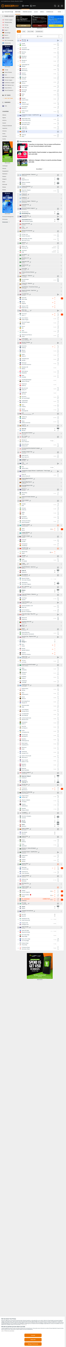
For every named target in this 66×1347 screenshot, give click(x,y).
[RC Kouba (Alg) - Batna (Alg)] (40, 935)
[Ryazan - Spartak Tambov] (40, 649)
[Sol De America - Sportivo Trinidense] (40, 611)
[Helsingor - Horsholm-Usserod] (40, 364)
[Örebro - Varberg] (40, 841)
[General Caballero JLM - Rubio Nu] (40, 606)
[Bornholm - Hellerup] (40, 347)
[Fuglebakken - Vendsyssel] (40, 401)
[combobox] (39, 36)
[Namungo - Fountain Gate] (40, 868)
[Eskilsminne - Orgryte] (40, 856)
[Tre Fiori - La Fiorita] (40, 661)
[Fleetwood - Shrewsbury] (40, 70)
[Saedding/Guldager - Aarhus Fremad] (40, 380)
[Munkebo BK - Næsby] (40, 368)
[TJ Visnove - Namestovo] (40, 789)
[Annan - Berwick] (40, 698)
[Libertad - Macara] (40, 429)
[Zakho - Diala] (40, 513)
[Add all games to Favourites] (18, 40)
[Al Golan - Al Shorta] (40, 509)
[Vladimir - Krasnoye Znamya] (40, 653)
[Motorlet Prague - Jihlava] (40, 323)
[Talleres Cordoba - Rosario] (40, 183)
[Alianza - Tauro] (40, 591)
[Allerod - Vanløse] (40, 351)
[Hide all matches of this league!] (61, 40)
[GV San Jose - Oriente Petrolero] (40, 235)
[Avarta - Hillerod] (40, 355)
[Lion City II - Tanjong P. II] (40, 781)
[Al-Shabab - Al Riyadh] (40, 682)
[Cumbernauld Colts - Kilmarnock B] (40, 719)
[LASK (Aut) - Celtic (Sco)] (40, 128)
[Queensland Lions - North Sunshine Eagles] (40, 220)
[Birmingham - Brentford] (40, 107)
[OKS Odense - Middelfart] (40, 372)
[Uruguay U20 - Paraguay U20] (40, 924)
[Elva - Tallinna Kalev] (40, 467)
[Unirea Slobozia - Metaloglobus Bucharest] (40, 633)
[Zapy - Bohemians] (40, 331)
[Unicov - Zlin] (40, 327)
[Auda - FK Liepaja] (40, 560)
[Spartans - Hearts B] (40, 765)
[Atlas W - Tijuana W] (40, 571)
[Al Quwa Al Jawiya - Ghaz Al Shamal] (40, 521)
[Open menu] (62, 5)
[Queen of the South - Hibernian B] (40, 757)
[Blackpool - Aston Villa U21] (40, 441)
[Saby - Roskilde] (40, 376)
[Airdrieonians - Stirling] (40, 689)
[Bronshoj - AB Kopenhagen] (40, 397)
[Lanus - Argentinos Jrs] (40, 179)
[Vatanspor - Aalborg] (40, 385)
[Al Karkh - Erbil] (40, 505)
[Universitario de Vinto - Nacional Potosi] (40, 239)
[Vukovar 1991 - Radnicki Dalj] (40, 307)
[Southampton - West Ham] (40, 86)
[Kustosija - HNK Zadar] (40, 298)
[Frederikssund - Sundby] (40, 359)
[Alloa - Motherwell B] (40, 693)
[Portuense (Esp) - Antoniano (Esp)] (40, 948)
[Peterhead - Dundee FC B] (40, 752)
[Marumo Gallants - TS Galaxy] (40, 801)
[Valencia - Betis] (40, 135)
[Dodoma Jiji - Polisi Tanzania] (40, 872)
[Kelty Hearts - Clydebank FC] (40, 744)
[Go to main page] (11, 5)
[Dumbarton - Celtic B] (40, 723)
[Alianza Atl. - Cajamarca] (40, 618)
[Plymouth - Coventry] (40, 78)
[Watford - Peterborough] (40, 103)
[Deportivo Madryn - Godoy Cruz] (40, 191)
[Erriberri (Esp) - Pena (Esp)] (40, 944)
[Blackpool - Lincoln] (40, 61)
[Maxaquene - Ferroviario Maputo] (40, 583)
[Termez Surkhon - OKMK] (40, 895)
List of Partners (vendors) (7, 1330)
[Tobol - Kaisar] (40, 529)
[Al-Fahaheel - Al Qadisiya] (40, 545)
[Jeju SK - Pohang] (40, 821)
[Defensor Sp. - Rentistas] (40, 880)
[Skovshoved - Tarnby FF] (40, 389)
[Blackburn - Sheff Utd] (40, 57)
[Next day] (60, 36)
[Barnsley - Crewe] (40, 53)
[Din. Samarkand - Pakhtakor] (40, 900)
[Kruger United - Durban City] (40, 797)
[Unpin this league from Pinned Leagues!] (27, 40)
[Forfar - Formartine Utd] (40, 731)
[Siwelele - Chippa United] (40, 809)
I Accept (33, 1335)
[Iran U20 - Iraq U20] (40, 915)
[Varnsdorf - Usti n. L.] (40, 314)
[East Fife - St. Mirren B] (40, 727)
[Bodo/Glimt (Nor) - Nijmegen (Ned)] (40, 124)
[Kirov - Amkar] (40, 645)
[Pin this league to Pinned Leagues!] (36, 175)
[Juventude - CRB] (40, 251)
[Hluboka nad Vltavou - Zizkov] (40, 335)
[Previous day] (19, 36)
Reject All (33, 1339)
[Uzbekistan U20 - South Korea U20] (40, 919)
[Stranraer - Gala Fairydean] (40, 769)
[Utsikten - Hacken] (40, 860)
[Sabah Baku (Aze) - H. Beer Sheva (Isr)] (40, 119)
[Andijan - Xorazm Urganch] (40, 891)
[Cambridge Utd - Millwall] (40, 65)
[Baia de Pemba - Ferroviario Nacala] (40, 579)
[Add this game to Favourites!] (18, 44)
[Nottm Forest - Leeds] (40, 112)
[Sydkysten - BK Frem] (40, 393)
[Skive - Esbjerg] (40, 406)
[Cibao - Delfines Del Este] (40, 422)
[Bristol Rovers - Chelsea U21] (40, 445)
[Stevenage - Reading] (40, 91)
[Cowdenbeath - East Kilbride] (40, 714)
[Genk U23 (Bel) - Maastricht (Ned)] (40, 931)
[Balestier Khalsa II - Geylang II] (40, 777)
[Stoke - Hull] (40, 95)
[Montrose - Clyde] (40, 748)
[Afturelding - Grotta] (40, 493)
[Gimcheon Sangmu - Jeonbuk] (40, 817)
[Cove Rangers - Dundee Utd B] (40, 710)
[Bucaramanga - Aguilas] (40, 280)
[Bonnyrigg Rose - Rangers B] (40, 702)
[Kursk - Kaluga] (40, 641)
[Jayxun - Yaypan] (40, 907)
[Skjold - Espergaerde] (40, 410)
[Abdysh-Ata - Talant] (40, 552)
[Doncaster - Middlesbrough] (40, 49)
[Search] (55, 5)
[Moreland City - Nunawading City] (40, 213)
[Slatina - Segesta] (40, 303)
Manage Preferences (33, 1344)
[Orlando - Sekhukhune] (40, 805)
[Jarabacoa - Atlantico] (40, 418)
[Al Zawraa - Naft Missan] (40, 517)
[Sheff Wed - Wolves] (40, 82)
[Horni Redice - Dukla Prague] (40, 319)
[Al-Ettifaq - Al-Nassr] (40, 677)
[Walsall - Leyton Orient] (40, 99)
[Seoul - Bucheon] (40, 825)
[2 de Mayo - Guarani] (40, 599)
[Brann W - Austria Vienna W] (40, 475)
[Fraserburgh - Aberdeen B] (40, 735)
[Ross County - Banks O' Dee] (40, 761)
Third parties (24, 1324)
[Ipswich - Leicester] (40, 74)
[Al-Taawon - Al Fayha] (40, 673)
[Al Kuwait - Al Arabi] (40, 540)
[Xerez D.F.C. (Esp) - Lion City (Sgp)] (40, 940)
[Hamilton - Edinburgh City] (40, 740)
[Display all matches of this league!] (61, 194)
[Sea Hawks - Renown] (40, 833)
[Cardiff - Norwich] (40, 44)
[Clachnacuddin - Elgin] (40, 706)
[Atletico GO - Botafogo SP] (40, 247)
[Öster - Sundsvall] (40, 845)
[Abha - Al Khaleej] (40, 669)
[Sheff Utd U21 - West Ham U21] (40, 456)
